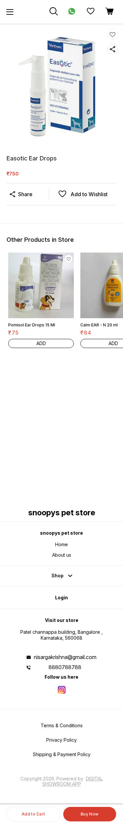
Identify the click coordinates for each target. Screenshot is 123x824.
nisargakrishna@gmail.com (65, 657)
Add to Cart (33, 814)
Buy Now (89, 814)
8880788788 (65, 667)
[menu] (9, 11)
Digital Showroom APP (72, 781)
